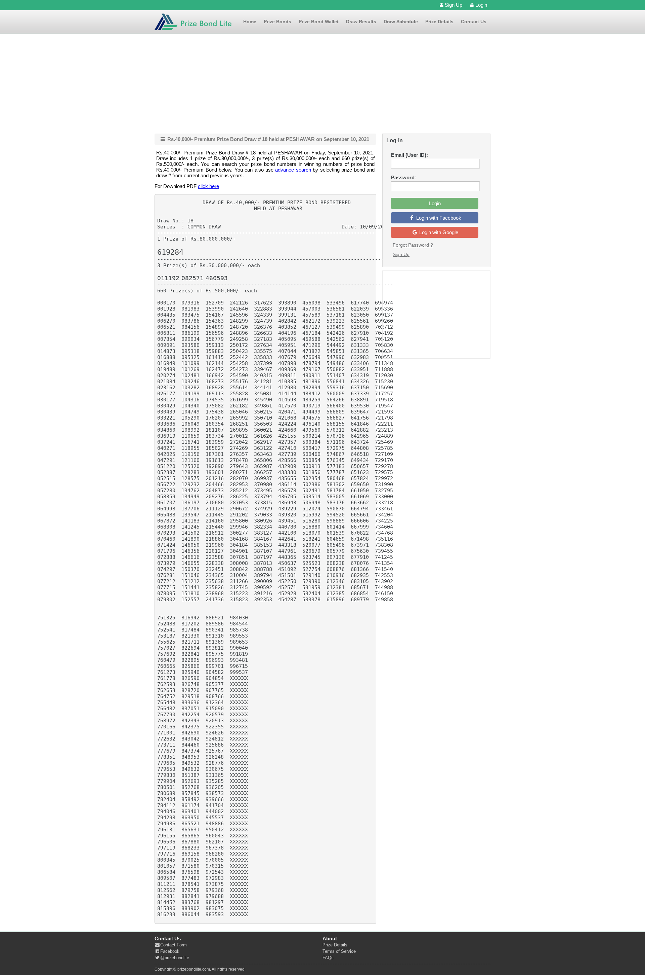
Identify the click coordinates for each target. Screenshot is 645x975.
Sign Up (453, 5)
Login (481, 5)
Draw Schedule (401, 21)
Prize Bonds (277, 21)
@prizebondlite (174, 957)
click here (208, 186)
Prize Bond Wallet (319, 21)
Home (249, 21)
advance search (293, 170)
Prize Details (439, 21)
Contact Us (473, 21)
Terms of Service (339, 951)
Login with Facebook (438, 218)
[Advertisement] (322, 84)
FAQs (328, 957)
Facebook (169, 951)
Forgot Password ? (413, 245)
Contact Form (173, 944)
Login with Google (438, 232)
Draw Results (361, 21)
